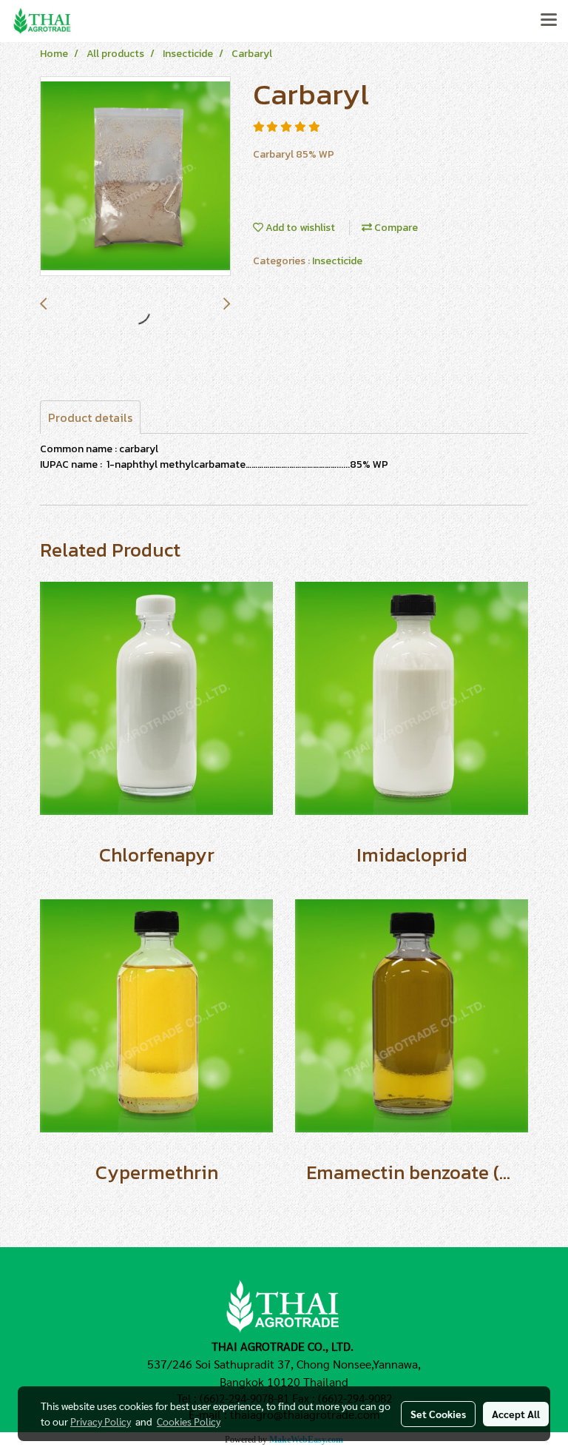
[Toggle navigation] (548, 20)
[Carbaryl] (135, 177)
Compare (395, 227)
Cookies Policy (188, 1421)
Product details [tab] (90, 417)
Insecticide (337, 261)
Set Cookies (438, 1413)
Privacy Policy (100, 1421)
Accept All (516, 1413)
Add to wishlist (299, 227)
